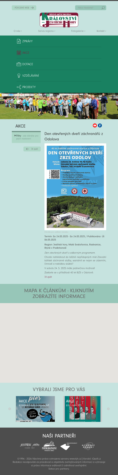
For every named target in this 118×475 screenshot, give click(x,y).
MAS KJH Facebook (100, 125)
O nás (17, 31)
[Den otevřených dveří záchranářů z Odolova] (75, 229)
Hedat (103, 7)
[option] (35, 409)
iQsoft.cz (96, 458)
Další (108, 409)
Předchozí (9, 409)
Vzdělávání (30, 75)
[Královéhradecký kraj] (69, 444)
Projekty (29, 87)
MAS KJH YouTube (95, 125)
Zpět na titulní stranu (59, 20)
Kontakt (100, 31)
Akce (25, 53)
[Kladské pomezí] (88, 445)
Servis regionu (46, 31)
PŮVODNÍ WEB (22, 7)
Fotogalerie (77, 31)
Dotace (27, 64)
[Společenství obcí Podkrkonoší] (49, 445)
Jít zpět (34, 149)
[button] (67, 320)
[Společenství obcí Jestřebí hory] (30, 444)
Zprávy (27, 41)
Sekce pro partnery (58, 468)
